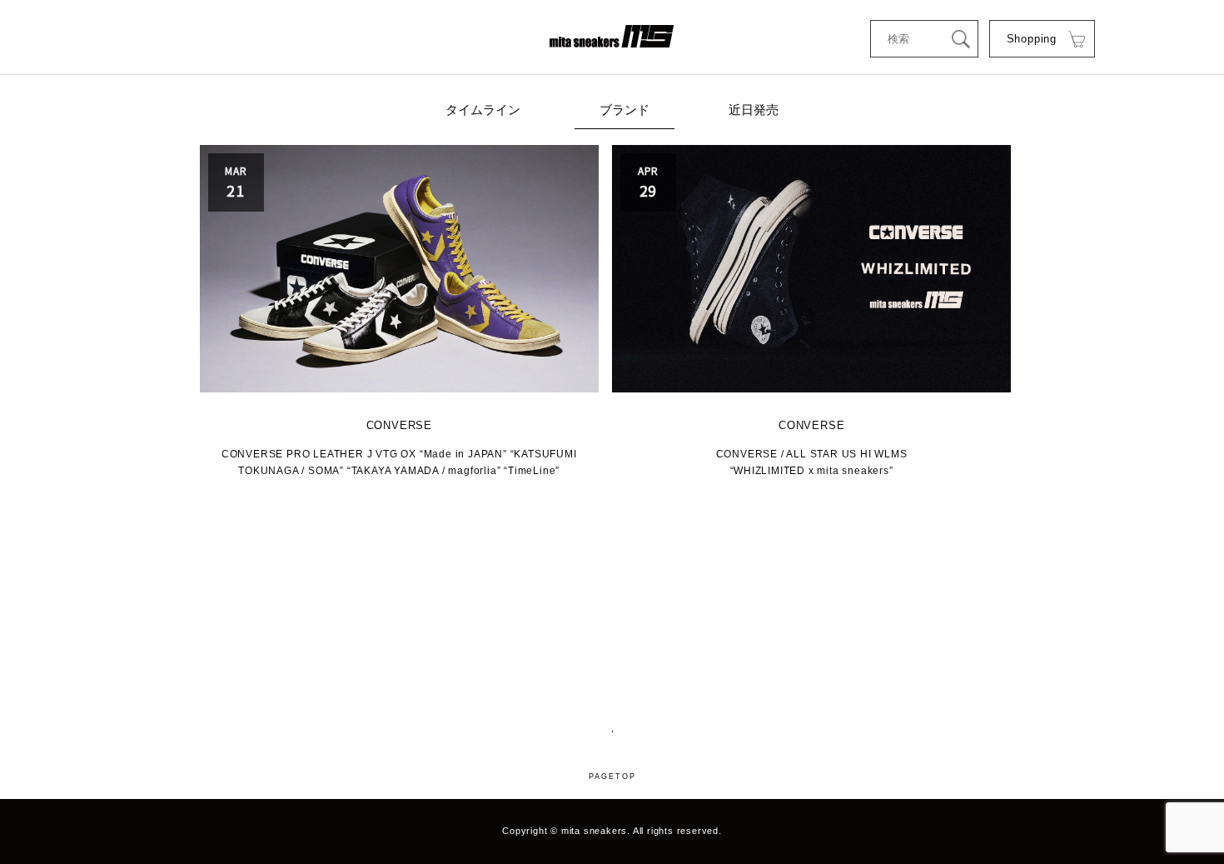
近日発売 (754, 109)
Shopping (1032, 38)
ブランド (624, 109)
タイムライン (482, 109)
